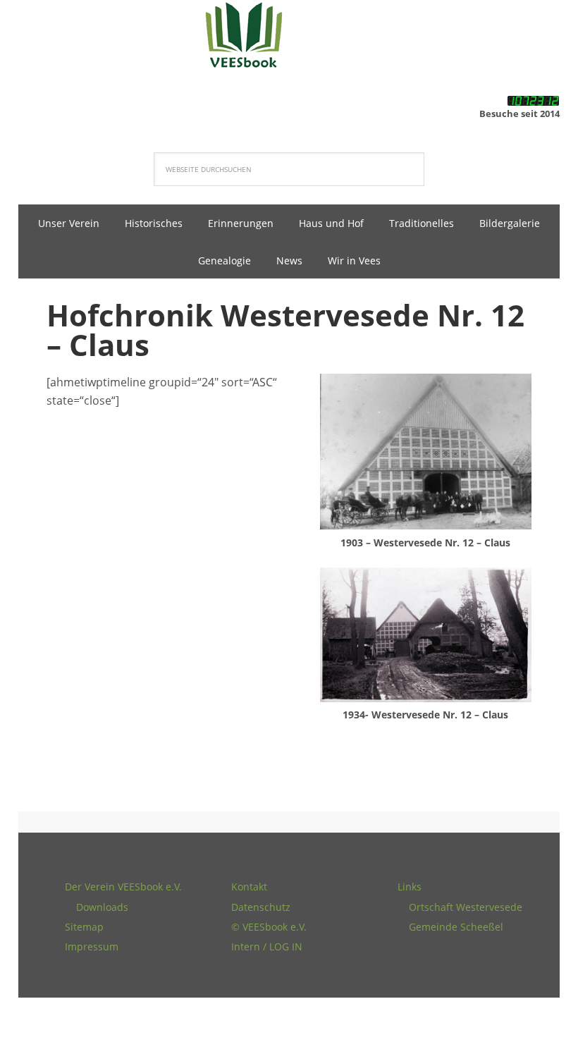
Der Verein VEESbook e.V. (123, 886)
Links (410, 886)
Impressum (91, 946)
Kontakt (249, 886)
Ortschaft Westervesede (465, 907)
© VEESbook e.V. (269, 926)
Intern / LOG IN (266, 946)
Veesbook (289, 35)
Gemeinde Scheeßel (456, 926)
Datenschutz (260, 907)
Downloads (102, 907)
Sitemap (84, 926)
